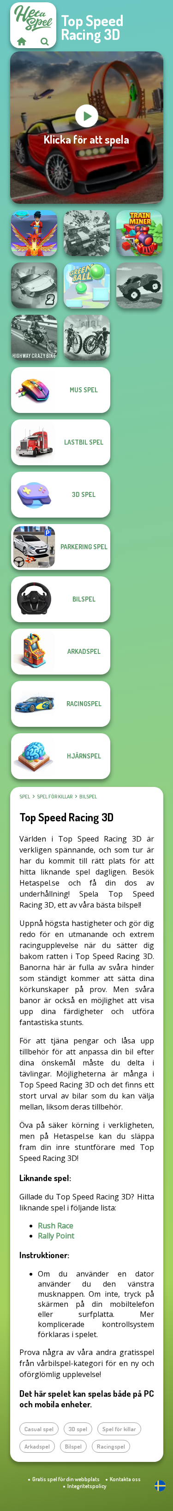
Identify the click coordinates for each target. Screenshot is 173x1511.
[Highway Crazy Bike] (34, 338)
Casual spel (39, 1429)
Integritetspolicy (86, 1486)
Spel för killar (54, 796)
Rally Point (56, 1236)
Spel (24, 796)
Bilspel (88, 796)
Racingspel (111, 1446)
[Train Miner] (139, 233)
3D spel (78, 1429)
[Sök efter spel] (44, 41)
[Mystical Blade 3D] (34, 233)
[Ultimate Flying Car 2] (34, 285)
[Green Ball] (87, 285)
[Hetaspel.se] (21, 41)
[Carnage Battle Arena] (87, 233)
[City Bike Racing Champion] (87, 338)
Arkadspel (37, 1446)
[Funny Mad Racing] (139, 285)
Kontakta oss (125, 1479)
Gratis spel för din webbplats (66, 1479)
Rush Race (55, 1226)
